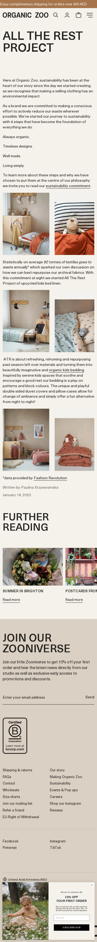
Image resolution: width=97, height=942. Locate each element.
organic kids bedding (66, 370)
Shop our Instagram (65, 803)
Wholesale (11, 789)
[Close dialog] (91, 885)
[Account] (67, 15)
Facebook (10, 840)
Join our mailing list (17, 803)
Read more (11, 600)
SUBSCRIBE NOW (71, 927)
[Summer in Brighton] (33, 567)
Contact (9, 783)
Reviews (56, 810)
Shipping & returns (17, 769)
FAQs (7, 776)
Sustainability (60, 783)
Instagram (58, 840)
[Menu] (90, 15)
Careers (56, 796)
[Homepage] (26, 15)
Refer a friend (13, 810)
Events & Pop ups (64, 789)
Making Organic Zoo (66, 776)
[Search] (56, 15)
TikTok (55, 847)
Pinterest (10, 847)
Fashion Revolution (50, 478)
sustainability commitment (68, 185)
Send (89, 697)
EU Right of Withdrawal (21, 816)
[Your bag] (78, 15)
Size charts (11, 796)
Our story (57, 769)
